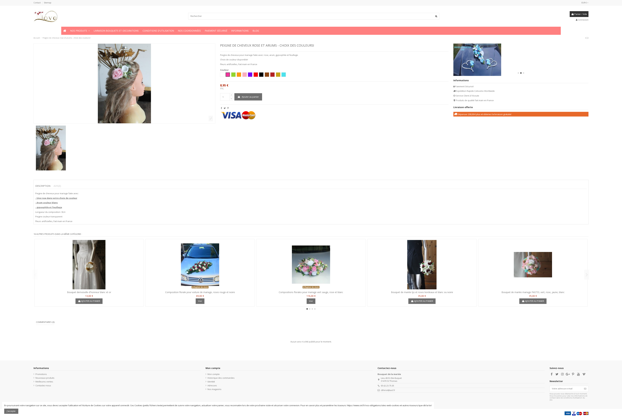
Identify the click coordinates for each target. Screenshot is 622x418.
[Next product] (587, 38)
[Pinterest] (228, 108)
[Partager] (221, 108)
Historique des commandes (221, 377)
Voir (200, 301)
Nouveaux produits (44, 377)
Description (42, 185)
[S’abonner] (585, 389)
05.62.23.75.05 (387, 385)
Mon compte (213, 374)
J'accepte (11, 411)
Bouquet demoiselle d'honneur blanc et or (89, 292)
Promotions (41, 374)
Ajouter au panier (250, 96)
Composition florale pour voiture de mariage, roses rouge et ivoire (200, 292)
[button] (80, 31)
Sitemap (47, 2)
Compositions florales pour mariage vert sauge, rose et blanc (311, 292)
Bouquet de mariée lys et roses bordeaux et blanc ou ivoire (422, 292)
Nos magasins (214, 389)
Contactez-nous (43, 385)
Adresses (212, 385)
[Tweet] (225, 108)
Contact (37, 2)
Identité (211, 381)
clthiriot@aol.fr (388, 390)
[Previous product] (586, 38)
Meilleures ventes (44, 381)
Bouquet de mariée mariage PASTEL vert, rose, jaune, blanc (532, 292)
